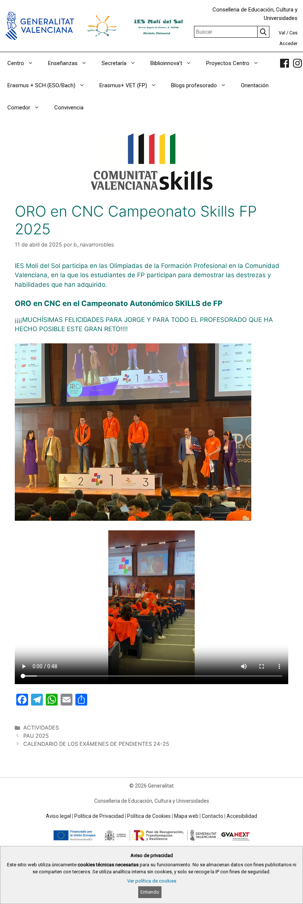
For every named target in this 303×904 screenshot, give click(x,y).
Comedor (18, 107)
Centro (15, 63)
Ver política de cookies (151, 881)
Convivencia (69, 107)
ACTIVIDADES (41, 727)
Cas (293, 32)
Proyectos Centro (227, 63)
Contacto (212, 816)
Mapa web (186, 816)
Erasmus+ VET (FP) (123, 85)
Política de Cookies (149, 816)
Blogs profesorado (194, 85)
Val (282, 32)
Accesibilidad (242, 816)
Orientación (255, 85)
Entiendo (149, 892)
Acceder (288, 43)
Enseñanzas (63, 63)
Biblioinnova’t (166, 63)
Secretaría (114, 63)
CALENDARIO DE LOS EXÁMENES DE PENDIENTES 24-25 (96, 744)
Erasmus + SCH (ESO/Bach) (41, 85)
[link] (284, 63)
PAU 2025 (36, 736)
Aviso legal (58, 816)
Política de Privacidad (99, 816)
